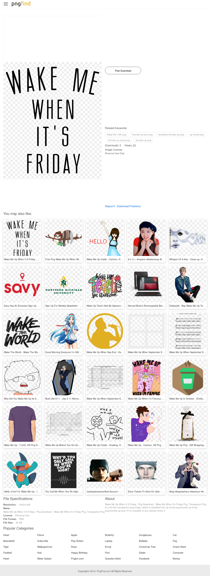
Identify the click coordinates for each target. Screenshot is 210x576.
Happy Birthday (79, 552)
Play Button (77, 540)
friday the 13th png (116, 134)
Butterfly (109, 535)
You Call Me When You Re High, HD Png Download (71, 491)
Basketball (8, 540)
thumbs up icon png (142, 134)
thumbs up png (143, 140)
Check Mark (179, 546)
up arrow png (197, 134)
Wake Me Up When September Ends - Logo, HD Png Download (161, 352)
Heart (6, 535)
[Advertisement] (52, 39)
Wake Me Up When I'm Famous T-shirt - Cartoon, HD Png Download (163, 398)
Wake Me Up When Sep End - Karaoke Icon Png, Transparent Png (121, 352)
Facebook (144, 558)
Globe (142, 552)
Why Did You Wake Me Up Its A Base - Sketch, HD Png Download (38, 398)
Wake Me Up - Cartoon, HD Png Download (150, 445)
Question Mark (113, 558)
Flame (40, 535)
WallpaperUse (44, 546)
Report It (110, 206)
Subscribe (42, 540)
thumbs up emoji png (119, 140)
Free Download (123, 70)
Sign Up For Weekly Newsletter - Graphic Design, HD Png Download (80, 305)
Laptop (108, 540)
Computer (178, 552)
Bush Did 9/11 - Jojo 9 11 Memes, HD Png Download (72, 398)
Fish (107, 552)
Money (176, 558)
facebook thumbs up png (171, 134)
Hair (39, 552)
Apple (74, 535)
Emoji (108, 546)
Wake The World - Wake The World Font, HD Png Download (35, 352)
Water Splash (44, 558)
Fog (175, 540)
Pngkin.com (77, 558)
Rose (74, 546)
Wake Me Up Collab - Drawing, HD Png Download (112, 445)
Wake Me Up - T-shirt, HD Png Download (25, 445)
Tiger (6, 546)
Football (7, 552)
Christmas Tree (147, 546)
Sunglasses (145, 535)
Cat (175, 535)
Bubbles (143, 540)
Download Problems (129, 206)
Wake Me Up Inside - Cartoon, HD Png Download (112, 259)
